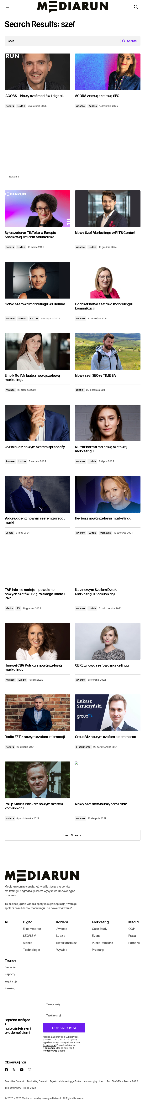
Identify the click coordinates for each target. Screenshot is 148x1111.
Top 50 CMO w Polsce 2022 (122, 1081)
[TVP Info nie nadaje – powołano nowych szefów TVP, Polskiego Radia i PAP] (37, 565)
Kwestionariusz (66, 943)
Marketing (105, 532)
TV (18, 608)
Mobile (27, 943)
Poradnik (134, 943)
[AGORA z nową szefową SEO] (108, 72)
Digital (28, 921)
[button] (8, 7)
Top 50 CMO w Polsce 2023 (20, 1087)
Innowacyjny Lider (93, 1081)
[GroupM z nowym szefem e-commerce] (108, 712)
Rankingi (10, 988)
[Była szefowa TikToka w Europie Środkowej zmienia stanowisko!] (37, 208)
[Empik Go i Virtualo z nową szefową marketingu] (37, 351)
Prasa (132, 936)
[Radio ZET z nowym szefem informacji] (37, 712)
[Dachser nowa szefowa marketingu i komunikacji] (108, 280)
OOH (131, 929)
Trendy (10, 960)
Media (9, 608)
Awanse (80, 106)
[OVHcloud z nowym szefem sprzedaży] (37, 423)
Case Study (99, 929)
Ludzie (21, 106)
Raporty (10, 974)
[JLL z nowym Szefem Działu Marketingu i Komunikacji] (108, 565)
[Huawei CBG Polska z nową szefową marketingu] (37, 641)
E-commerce (83, 746)
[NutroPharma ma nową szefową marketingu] (108, 423)
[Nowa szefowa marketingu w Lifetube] (37, 280)
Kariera (10, 106)
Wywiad (61, 950)
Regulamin (49, 1048)
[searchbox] (62, 41)
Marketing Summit (37, 1081)
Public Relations (102, 943)
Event (96, 936)
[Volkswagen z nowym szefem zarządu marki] (37, 494)
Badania (10, 967)
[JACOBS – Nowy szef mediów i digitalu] (37, 72)
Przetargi (98, 950)
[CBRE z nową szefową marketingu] (108, 641)
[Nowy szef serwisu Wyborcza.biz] (108, 779)
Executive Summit (14, 1081)
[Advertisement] (74, 148)
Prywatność (49, 1045)
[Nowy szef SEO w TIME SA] (108, 351)
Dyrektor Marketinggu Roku (65, 1081)
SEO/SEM (29, 936)
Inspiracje (11, 981)
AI (6, 921)
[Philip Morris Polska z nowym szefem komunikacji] (37, 779)
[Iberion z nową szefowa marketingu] (108, 494)
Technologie (31, 950)
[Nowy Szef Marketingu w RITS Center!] (108, 208)
